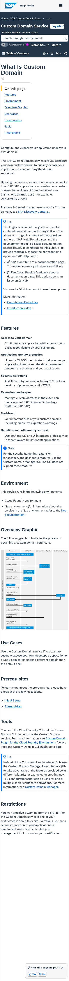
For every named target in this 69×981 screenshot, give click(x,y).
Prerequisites (13, 706)
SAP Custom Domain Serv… (26, 18)
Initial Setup (12, 700)
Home (4, 18)
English (56, 26)
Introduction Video (19, 308)
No (42, 974)
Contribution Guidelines (22, 302)
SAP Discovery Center (32, 211)
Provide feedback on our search (20, 32)
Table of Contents (15, 53)
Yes (32, 974)
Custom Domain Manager (41, 786)
